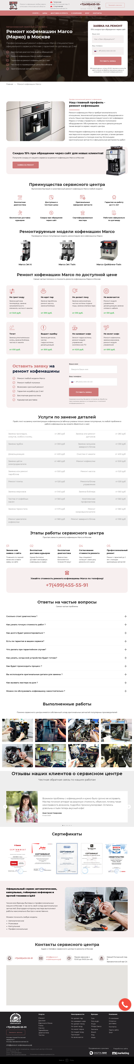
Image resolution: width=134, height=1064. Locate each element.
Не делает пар (77, 1018)
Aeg (92, 1035)
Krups (93, 1024)
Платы (40, 1026)
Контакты (97, 13)
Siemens (94, 1029)
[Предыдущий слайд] (5, 807)
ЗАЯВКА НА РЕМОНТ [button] (25, 165)
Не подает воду (77, 1032)
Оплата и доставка (112, 1022)
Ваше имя (96, 34)
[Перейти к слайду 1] (62, 825)
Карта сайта (114, 1030)
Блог (87, 13)
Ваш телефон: (97, 46)
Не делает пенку (78, 1024)
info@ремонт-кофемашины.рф (19, 1045)
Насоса (41, 1028)
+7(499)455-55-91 (67, 585)
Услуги (35, 13)
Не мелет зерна (77, 1029)
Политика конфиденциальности (42, 1054)
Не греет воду (77, 1026)
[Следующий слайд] (129, 807)
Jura (92, 1018)
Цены (45, 13)
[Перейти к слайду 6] (71, 825)
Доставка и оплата (59, 13)
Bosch (93, 1032)
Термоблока (43, 1030)
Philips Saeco (96, 1026)
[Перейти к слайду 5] (69, 825)
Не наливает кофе (78, 1021)
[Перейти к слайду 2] (64, 825)
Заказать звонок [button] (115, 5)
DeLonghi (95, 1021)
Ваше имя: (73, 364)
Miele (93, 1037)
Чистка (41, 1035)
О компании (76, 13)
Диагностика (44, 1033)
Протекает (75, 1035)
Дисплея (41, 1021)
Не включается (77, 1037)
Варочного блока (45, 1023)
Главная (9, 84)
